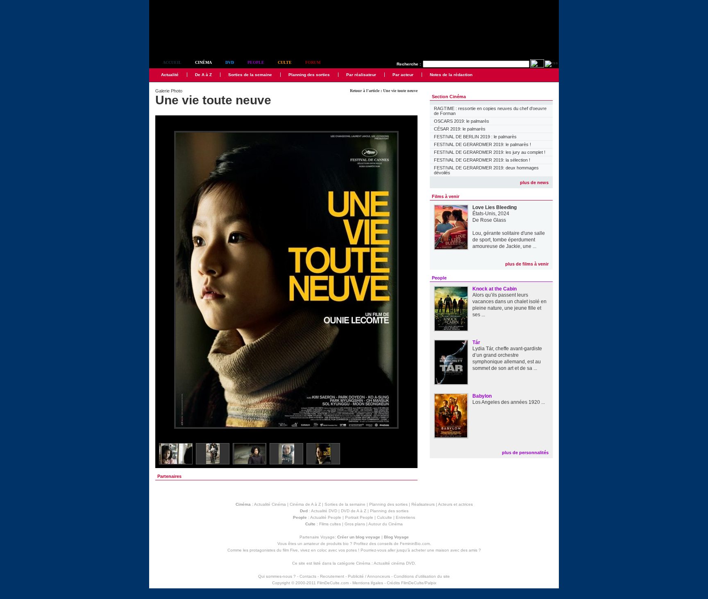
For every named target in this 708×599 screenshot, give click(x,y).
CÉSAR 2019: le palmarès (460, 128)
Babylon (482, 396)
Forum (312, 62)
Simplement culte (194, 40)
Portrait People (359, 517)
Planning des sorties (309, 74)
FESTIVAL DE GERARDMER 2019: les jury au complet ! (489, 152)
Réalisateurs (423, 504)
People (255, 62)
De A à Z (203, 74)
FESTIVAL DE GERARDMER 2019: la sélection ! (482, 160)
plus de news (534, 182)
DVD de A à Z (353, 511)
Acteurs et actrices (455, 504)
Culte (285, 62)
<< (167, 280)
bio (346, 543)
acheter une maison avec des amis (444, 550)
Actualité (170, 74)
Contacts (308, 576)
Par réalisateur (361, 74)
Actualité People (325, 517)
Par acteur (403, 74)
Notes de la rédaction (451, 74)
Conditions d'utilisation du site (422, 576)
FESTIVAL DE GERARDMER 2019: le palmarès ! (482, 144)
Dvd (229, 62)
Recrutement (332, 576)
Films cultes (330, 524)
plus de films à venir (527, 263)
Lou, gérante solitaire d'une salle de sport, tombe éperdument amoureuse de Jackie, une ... (508, 239)
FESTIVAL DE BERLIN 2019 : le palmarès (475, 136)
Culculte (384, 517)
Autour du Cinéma (385, 524)
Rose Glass (493, 220)
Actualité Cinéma (270, 504)
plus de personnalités (525, 452)
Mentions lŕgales (367, 583)
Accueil (172, 62)
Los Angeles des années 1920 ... (508, 402)
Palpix (430, 583)
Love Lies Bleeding (494, 207)
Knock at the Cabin (494, 289)
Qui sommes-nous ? (277, 576)
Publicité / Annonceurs (369, 576)
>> (406, 280)
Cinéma (203, 62)
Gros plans (355, 524)
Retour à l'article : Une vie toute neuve (384, 90)
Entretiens (405, 517)
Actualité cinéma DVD (394, 563)
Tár (476, 342)
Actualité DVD (324, 511)
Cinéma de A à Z (305, 504)
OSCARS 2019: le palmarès (461, 121)
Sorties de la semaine (250, 74)
